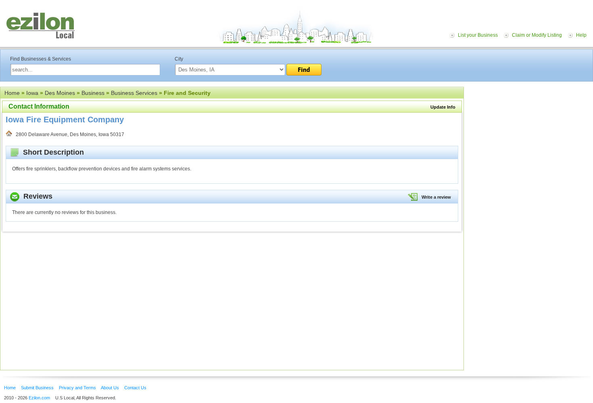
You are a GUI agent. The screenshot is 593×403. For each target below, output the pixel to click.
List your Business (478, 35)
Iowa (32, 93)
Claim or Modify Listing (537, 35)
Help (581, 35)
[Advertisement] (530, 136)
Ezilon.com (39, 397)
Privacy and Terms (77, 387)
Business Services (134, 93)
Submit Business (37, 387)
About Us (110, 387)
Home (12, 93)
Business (92, 93)
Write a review (436, 197)
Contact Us (135, 387)
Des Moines (60, 93)
